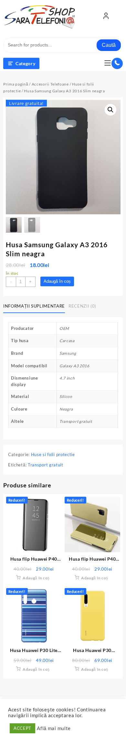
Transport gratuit (45, 464)
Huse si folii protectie (53, 454)
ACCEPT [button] (22, 728)
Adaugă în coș (57, 281)
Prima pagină (15, 84)
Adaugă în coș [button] (36, 577)
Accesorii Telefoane (50, 84)
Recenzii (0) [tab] (82, 306)
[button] (110, 110)
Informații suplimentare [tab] (34, 306)
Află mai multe (54, 728)
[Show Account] (106, 17)
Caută (109, 45)
